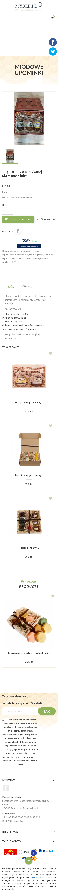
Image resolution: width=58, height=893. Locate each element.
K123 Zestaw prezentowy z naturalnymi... (29, 653)
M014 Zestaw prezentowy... (29, 402)
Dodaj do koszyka (18, 220)
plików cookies (38, 877)
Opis (11, 286)
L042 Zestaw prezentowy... (29, 475)
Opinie (27, 286)
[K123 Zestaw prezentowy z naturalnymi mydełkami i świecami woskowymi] (28, 623)
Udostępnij (18, 231)
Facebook (6, 788)
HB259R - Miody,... (29, 548)
